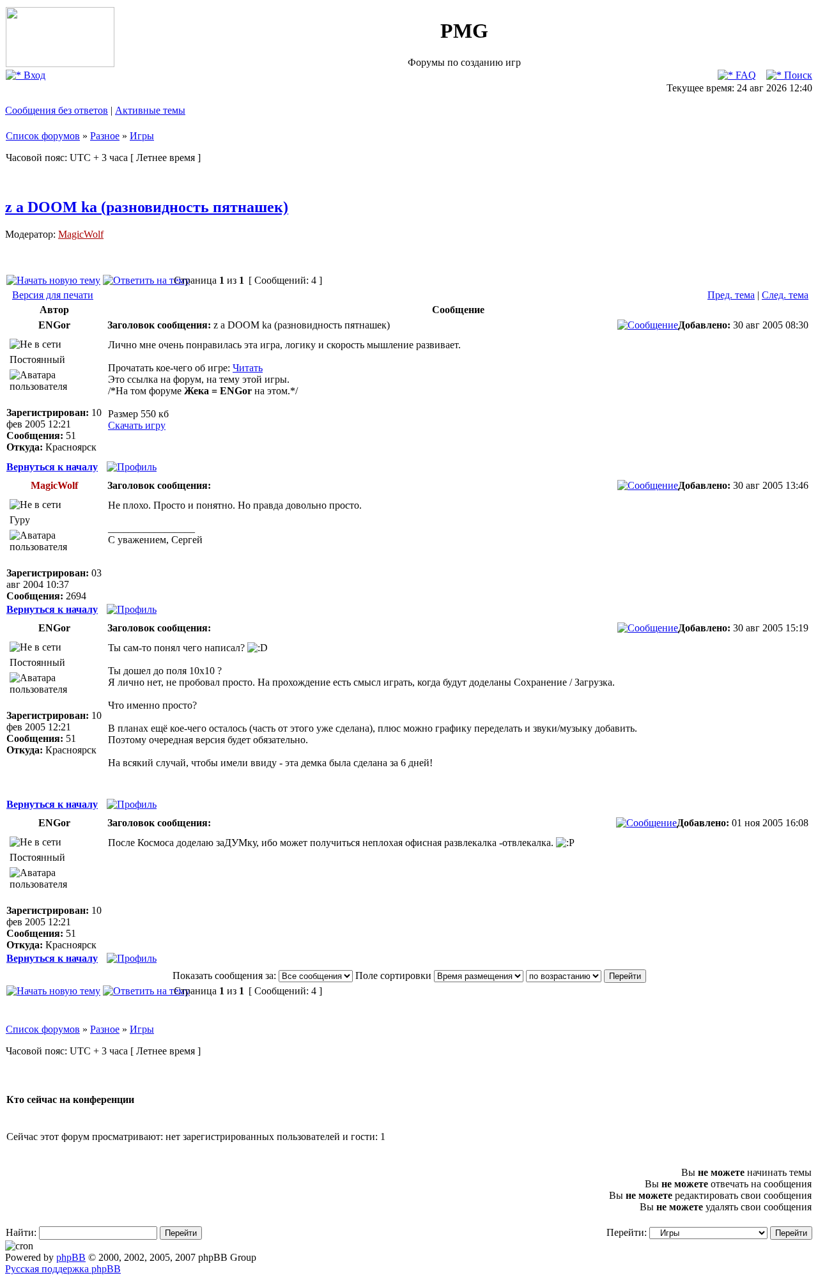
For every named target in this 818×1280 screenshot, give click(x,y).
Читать (248, 367)
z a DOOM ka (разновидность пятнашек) (146, 207)
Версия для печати (52, 294)
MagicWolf (81, 234)
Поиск (797, 75)
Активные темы (150, 110)
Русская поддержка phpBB (63, 1268)
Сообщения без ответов (56, 110)
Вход (33, 75)
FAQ (744, 75)
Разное (105, 135)
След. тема (785, 294)
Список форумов (43, 135)
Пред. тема (731, 294)
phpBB (71, 1257)
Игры (142, 135)
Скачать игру (137, 425)
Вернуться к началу (52, 466)
